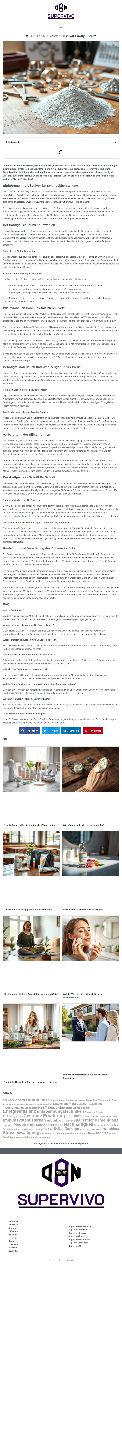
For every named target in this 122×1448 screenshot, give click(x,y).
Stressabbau (109, 1129)
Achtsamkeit (10, 1100)
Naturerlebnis (100, 1125)
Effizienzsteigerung (57, 1107)
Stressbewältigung (21, 1132)
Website (13, 1251)
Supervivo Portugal (78, 1243)
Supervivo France (77, 1233)
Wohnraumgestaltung (21, 1137)
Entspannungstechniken (60, 1111)
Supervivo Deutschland (80, 1226)
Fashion (13, 1234)
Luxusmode (8, 1125)
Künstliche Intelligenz (97, 1120)
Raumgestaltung (44, 1129)
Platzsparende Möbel (25, 1129)
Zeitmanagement (41, 1137)
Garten (12, 1228)
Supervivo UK (75, 1246)
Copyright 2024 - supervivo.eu (61, 1260)
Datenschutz (46, 1104)
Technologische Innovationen (71, 1133)
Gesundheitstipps (95, 1116)
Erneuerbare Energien (94, 1112)
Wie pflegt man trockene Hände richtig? (83, 825)
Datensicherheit (64, 1103)
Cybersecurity (21, 1104)
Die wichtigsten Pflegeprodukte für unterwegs (28, 909)
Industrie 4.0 (54, 1120)
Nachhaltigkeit (78, 1124)
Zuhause (13, 1224)
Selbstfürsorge (66, 1129)
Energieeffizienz (19, 1111)
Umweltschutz (97, 1133)
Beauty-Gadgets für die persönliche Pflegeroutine (29, 825)
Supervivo (14, 1221)
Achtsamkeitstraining (59, 1100)
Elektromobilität (81, 1107)
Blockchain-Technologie (98, 1100)
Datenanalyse (34, 1104)
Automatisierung (78, 1100)
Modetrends (24, 1124)
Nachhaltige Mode (49, 1124)
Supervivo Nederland (79, 1239)
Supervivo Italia (76, 1236)
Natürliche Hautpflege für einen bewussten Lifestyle (31, 1082)
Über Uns (13, 1244)
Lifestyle (38, 1143)
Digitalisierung (33, 1107)
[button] (61, 26)
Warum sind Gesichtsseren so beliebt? (83, 909)
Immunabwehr (112, 1117)
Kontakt (13, 1247)
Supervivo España (77, 1229)
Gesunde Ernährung (44, 1115)
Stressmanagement (47, 1133)
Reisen (12, 1238)
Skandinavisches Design (89, 1129)
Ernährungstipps (13, 1116)
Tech (11, 1241)
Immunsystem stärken (24, 1120)
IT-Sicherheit (69, 1121)
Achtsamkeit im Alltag (32, 1099)
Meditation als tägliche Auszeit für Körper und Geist (31, 994)
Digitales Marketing (83, 1104)
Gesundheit (76, 1116)
